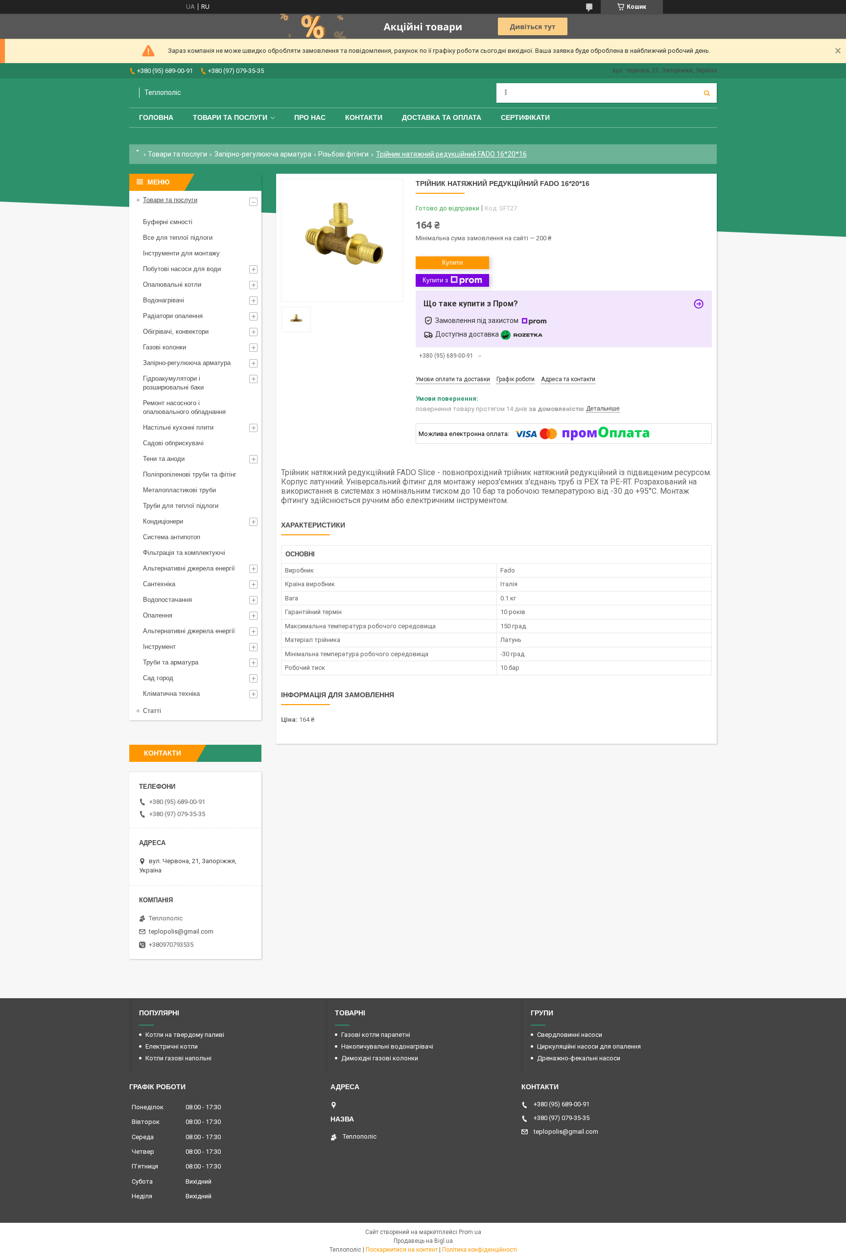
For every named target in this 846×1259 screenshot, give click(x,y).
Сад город (158, 678)
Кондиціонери (163, 521)
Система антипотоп (171, 537)
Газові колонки (164, 347)
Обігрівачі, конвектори (176, 331)
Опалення (157, 615)
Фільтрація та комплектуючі (184, 552)
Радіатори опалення (173, 316)
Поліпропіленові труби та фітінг (189, 474)
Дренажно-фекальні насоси (578, 1058)
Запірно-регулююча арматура (262, 154)
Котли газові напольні (178, 1058)
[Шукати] (707, 93)
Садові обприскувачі (173, 443)
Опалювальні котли (172, 284)
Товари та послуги (230, 117)
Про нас (310, 117)
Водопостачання (167, 599)
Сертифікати (525, 117)
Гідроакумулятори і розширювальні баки (173, 383)
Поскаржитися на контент (402, 1249)
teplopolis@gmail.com (181, 931)
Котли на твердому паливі (184, 1034)
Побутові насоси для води (182, 269)
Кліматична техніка (171, 693)
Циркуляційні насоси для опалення (589, 1046)
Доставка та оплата (441, 117)
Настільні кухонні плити (178, 427)
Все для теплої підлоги (177, 237)
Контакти (363, 117)
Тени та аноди (164, 458)
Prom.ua (470, 1232)
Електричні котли (171, 1046)
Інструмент (159, 646)
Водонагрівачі (163, 300)
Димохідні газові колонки (379, 1058)
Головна (156, 117)
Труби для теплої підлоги (180, 505)
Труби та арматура (170, 662)
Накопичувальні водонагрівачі (387, 1046)
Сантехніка (159, 584)
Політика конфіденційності (479, 1249)
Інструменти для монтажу (181, 253)
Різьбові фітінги (343, 154)
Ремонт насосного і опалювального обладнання (184, 407)
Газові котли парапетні (375, 1034)
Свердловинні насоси (569, 1034)
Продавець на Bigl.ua (423, 1240)
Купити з (435, 280)
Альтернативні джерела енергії (189, 568)
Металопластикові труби (179, 490)
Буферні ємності (167, 222)
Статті (152, 710)
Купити (452, 262)
